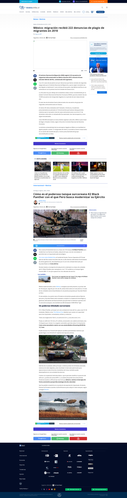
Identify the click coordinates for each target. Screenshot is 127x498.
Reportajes (22, 479)
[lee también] (44, 279)
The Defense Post (58, 312)
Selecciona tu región (26, 1)
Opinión (62, 12)
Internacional (35, 12)
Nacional (28, 12)
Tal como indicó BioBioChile (47, 257)
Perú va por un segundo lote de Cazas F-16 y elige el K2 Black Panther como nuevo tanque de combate (69, 277)
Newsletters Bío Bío (66, 1)
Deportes (49, 12)
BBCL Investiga (68, 12)
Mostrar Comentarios (60, 143)
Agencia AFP (38, 34)
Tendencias (55, 12)
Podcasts (21, 12)
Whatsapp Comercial (74, 489)
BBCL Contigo (77, 12)
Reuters (46, 389)
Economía (42, 12)
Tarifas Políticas (23, 488)
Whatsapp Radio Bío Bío (100, 489)
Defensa (58, 286)
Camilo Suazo (42, 200)
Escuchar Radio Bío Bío (98, 1)
